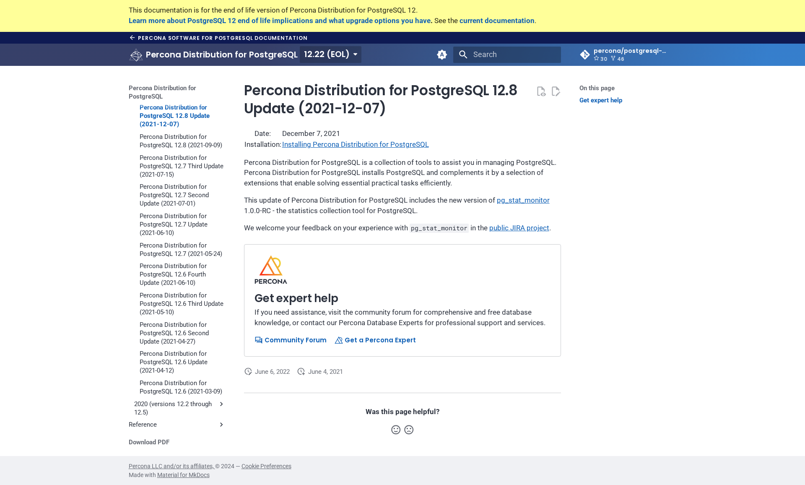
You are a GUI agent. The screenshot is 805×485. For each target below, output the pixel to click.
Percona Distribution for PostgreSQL (162, 92)
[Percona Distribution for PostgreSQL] (136, 54)
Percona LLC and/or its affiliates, (172, 466)
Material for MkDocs (183, 475)
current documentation (497, 21)
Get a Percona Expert (379, 340)
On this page (597, 88)
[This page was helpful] (395, 429)
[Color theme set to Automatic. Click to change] (442, 54)
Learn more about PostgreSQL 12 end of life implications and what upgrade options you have (280, 21)
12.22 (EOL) (327, 54)
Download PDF (149, 442)
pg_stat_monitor (523, 200)
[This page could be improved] (408, 429)
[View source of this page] (540, 91)
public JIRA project (519, 228)
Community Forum (295, 340)
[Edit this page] (555, 91)
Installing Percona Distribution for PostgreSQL (355, 145)
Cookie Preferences (266, 466)
